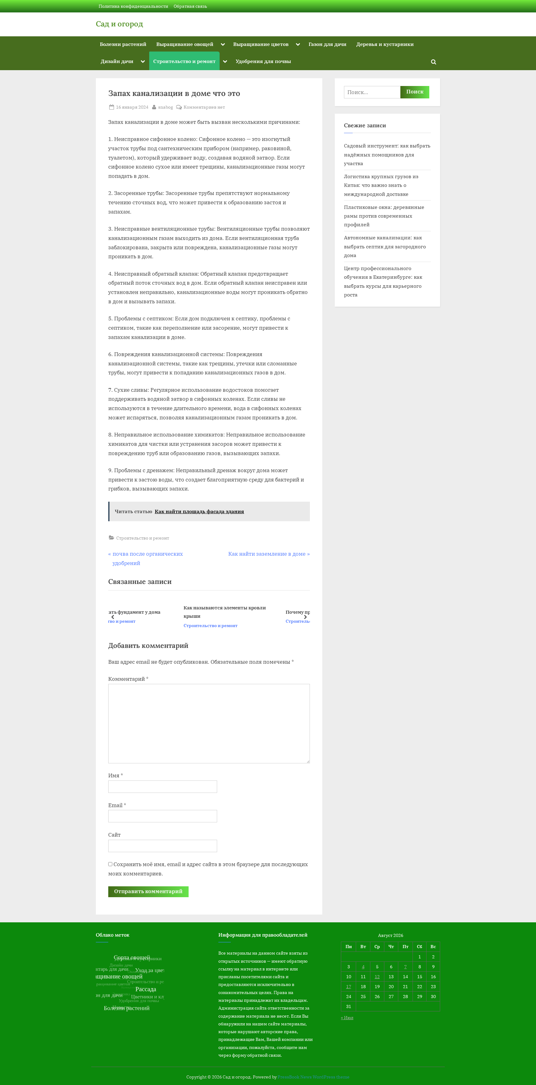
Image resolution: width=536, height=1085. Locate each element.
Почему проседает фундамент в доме (265, 612)
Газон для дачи (327, 44)
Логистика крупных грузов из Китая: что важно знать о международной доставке (381, 185)
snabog (165, 107)
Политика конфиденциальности (133, 6)
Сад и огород (119, 24)
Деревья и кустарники (385, 44)
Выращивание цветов (260, 44)
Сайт (114, 834)
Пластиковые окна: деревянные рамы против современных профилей (384, 216)
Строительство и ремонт (184, 61)
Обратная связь (190, 6)
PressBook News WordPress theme (314, 1077)
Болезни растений (123, 44)
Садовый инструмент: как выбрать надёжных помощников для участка (387, 154)
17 (348, 986)
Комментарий (128, 679)
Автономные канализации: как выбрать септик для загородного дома (385, 246)
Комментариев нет (204, 107)
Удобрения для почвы (263, 61)
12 (377, 976)
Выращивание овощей (184, 44)
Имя (115, 775)
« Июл (347, 1017)
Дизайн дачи (117, 61)
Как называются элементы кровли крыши (161, 612)
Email (117, 805)
